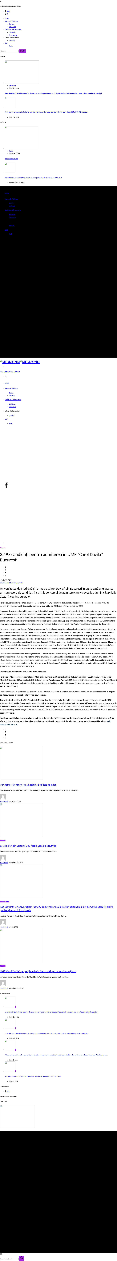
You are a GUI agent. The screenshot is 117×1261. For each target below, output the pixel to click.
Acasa (7, 19)
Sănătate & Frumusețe (13, 30)
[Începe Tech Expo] (22, 148)
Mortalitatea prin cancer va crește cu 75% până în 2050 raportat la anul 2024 (33, 178)
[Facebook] (6, 353)
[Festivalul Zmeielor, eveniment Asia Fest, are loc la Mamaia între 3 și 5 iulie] (10, 1071)
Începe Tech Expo (11, 159)
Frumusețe (13, 35)
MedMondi (4, 802)
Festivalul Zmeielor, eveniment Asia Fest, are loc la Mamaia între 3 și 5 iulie (33, 1076)
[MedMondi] (20, 362)
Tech (6, 43)
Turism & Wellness (11, 21)
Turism (11, 24)
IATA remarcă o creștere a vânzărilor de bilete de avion (28, 785)
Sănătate (12, 32)
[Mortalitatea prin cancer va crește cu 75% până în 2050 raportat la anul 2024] (10, 172)
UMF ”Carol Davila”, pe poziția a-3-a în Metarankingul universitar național (38, 971)
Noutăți (12, 40)
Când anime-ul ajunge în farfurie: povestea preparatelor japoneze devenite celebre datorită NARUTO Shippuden (46, 112)
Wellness (12, 27)
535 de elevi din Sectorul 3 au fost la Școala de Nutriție (28, 846)
